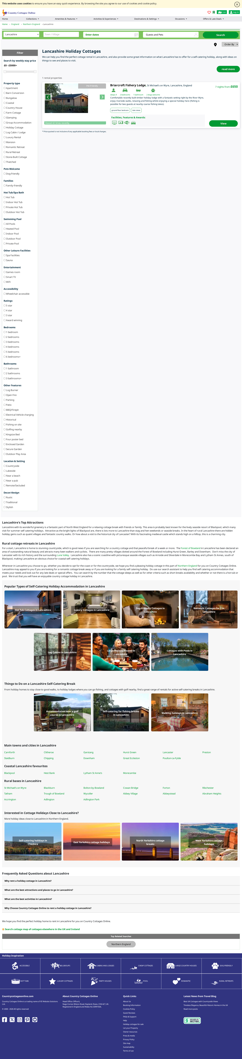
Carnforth (9, 752)
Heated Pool (12, 228)
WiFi (8, 281)
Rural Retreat (12, 152)
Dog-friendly (12, 173)
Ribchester (208, 787)
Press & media (129, 1035)
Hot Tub (9, 197)
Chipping (48, 758)
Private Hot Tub (14, 207)
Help (125, 1020)
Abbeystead (169, 793)
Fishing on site (13, 424)
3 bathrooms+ (13, 378)
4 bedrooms (12, 346)
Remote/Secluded (15, 485)
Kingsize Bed (12, 434)
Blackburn (49, 787)
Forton (166, 787)
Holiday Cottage (14, 127)
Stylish (9, 507)
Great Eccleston (131, 758)
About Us (127, 1001)
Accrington (10, 799)
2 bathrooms (12, 373)
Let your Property (130, 1028)
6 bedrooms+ (13, 356)
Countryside (12, 465)
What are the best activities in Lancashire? (28, 899)
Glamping (11, 117)
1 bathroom (12, 368)
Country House (13, 107)
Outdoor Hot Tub (14, 212)
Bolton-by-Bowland (93, 787)
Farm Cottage (13, 112)
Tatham (8, 793)
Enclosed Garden (14, 444)
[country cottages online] (19, 11)
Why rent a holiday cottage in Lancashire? (28, 880)
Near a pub (11, 480)
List (224, 12)
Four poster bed (14, 439)
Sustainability (128, 1047)
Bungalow (11, 98)
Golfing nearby (13, 429)
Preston (206, 752)
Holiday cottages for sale (133, 1024)
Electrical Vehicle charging (19, 414)
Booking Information (132, 1005)
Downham (89, 758)
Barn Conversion (14, 93)
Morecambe (129, 773)
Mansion (10, 142)
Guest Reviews (129, 1013)
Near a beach (12, 475)
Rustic (8, 497)
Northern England (187, 565)
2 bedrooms (12, 337)
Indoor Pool (12, 233)
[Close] (237, 4)
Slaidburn (9, 758)
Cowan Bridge (130, 787)
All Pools (10, 223)
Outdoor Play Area (15, 454)
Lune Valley (63, 555)
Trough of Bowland (54, 793)
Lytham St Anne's (92, 773)
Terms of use (128, 1050)
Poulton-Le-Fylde (172, 758)
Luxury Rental (13, 137)
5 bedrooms (12, 351)
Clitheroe (49, 752)
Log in (235, 12)
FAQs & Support (129, 1016)
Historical (10, 419)
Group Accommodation (18, 122)
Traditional (11, 502)
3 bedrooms (12, 341)
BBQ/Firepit (12, 409)
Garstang (88, 752)
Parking (9, 399)
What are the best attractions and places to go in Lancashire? (38, 889)
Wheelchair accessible (17, 293)
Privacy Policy (128, 1039)
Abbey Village (130, 793)
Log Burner (11, 390)
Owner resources (130, 1031)
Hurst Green (129, 752)
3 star (8, 315)
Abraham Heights (211, 793)
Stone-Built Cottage (16, 157)
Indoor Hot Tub (13, 202)
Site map (126, 1043)
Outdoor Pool (13, 238)
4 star (8, 310)
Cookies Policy (129, 1009)
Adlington (49, 799)
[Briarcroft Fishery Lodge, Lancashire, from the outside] (75, 98)
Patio (8, 404)
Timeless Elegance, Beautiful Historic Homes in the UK (206, 1005)
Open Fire (11, 395)
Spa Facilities (12, 255)
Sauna (9, 260)
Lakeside (10, 470)
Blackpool (9, 773)
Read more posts (191, 1009)
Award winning (13, 320)
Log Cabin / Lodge (15, 132)
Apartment (11, 88)
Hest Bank (49, 773)
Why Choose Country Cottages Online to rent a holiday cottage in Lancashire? (47, 908)
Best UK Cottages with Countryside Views (201, 1001)
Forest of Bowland (190, 548)
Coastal (9, 102)
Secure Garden (13, 449)
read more (228, 69)
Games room (12, 272)
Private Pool (12, 243)
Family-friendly (13, 185)
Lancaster (168, 752)
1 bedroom (11, 332)
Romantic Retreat (15, 147)
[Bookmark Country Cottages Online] (214, 12)
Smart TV (10, 277)
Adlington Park (91, 799)
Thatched (10, 161)
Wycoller (88, 793)
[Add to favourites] (209, 12)
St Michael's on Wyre (15, 787)
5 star (8, 305)
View (223, 123)
